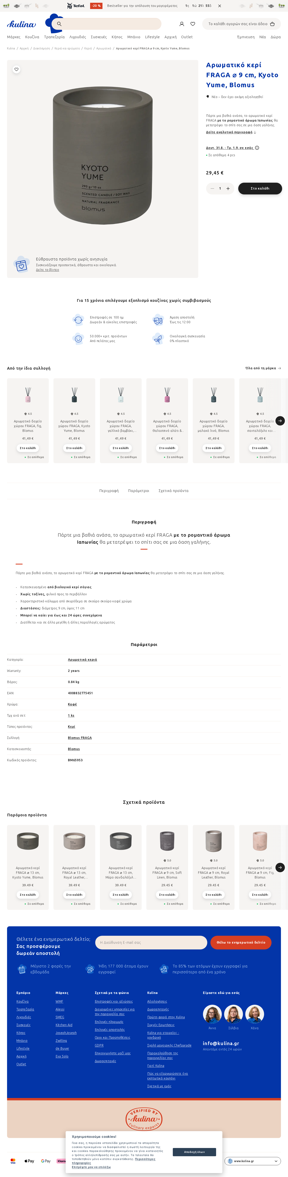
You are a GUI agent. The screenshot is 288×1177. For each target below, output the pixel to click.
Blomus (74, 749)
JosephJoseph (66, 1033)
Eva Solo (62, 1056)
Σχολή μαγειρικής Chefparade (169, 1045)
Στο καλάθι (260, 188)
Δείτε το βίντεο (47, 270)
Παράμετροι (138, 491)
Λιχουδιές (23, 1017)
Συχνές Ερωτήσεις (161, 1025)
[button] (28, 894)
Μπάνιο (22, 1041)
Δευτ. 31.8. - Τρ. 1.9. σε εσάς (230, 148)
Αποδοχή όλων (194, 1151)
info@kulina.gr (221, 1043)
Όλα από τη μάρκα (260, 368)
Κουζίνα (22, 1001)
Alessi (60, 1009)
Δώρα (276, 37)
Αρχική (21, 1056)
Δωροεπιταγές (105, 1061)
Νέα (262, 37)
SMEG (60, 1017)
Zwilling (61, 1041)
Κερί (71, 727)
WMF (59, 1001)
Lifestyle (23, 1048)
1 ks (71, 715)
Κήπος (20, 1033)
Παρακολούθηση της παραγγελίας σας (162, 1055)
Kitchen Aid (64, 1025)
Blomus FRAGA (80, 738)
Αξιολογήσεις (157, 1001)
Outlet (21, 1064)
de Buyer (62, 1048)
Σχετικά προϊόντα (173, 491)
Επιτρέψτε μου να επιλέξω (91, 1167)
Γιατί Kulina (155, 1066)
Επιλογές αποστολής (110, 1030)
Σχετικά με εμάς (159, 1086)
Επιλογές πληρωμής (109, 1022)
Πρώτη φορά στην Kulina (166, 1017)
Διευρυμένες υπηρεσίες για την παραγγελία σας (115, 1011)
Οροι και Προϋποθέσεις (112, 1037)
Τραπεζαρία (25, 1009)
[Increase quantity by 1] (228, 188)
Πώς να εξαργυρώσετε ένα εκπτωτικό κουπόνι (167, 1076)
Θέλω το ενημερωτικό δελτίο (241, 942)
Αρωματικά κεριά (82, 660)
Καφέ (72, 704)
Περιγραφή (109, 491)
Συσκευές (23, 1025)
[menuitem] (14, 38)
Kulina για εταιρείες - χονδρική (163, 1035)
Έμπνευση (245, 37)
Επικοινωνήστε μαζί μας (113, 1053)
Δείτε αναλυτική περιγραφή (229, 132)
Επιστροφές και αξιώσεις (114, 1001)
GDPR (99, 1045)
